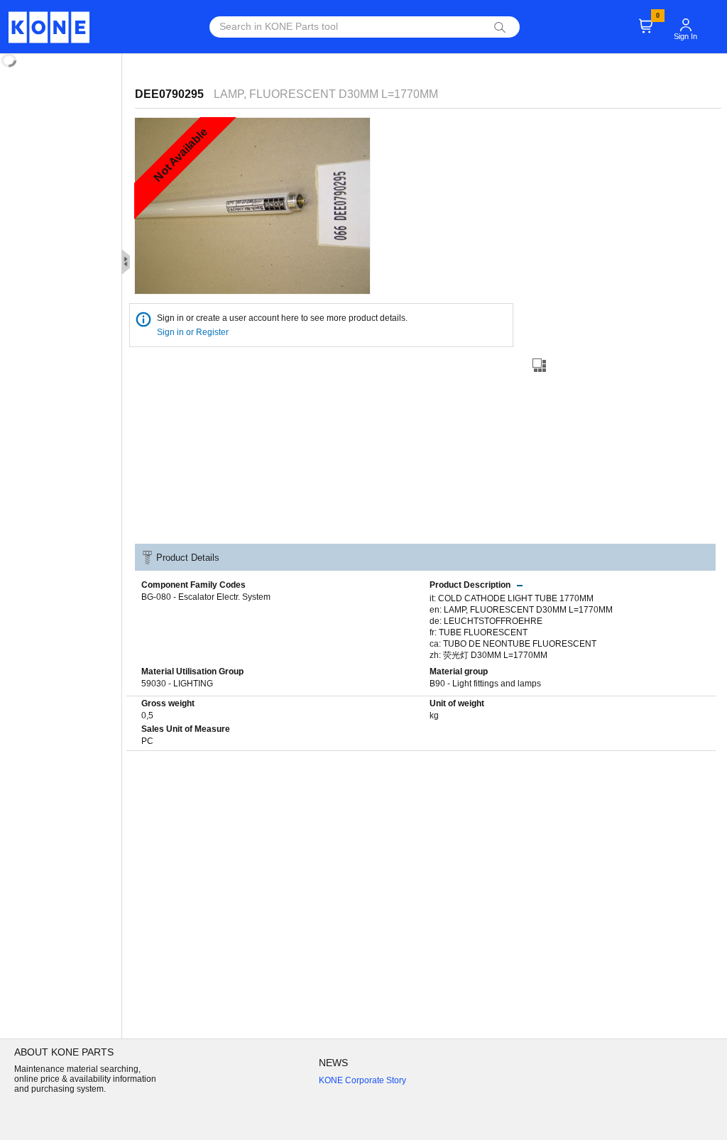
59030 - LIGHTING (177, 684)
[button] (686, 18)
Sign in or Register (194, 332)
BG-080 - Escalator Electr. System (205, 597)
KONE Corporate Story (362, 1080)
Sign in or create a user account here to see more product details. (282, 318)
